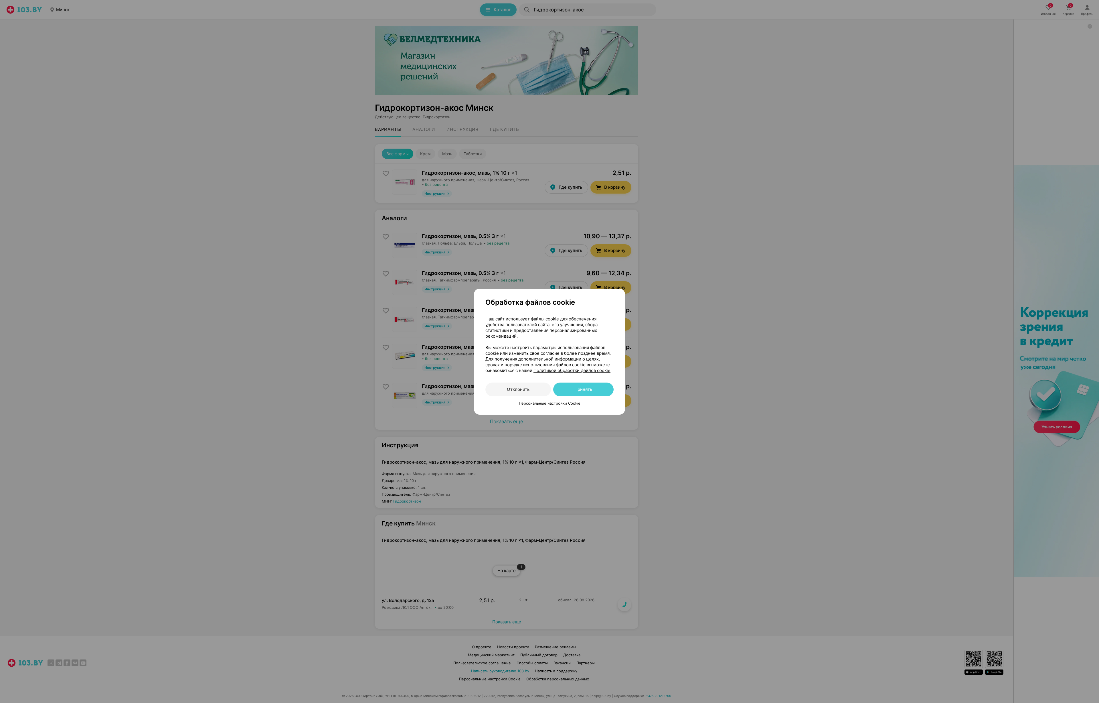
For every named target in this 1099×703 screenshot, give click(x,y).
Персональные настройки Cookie (549, 403)
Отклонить (518, 389)
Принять (583, 389)
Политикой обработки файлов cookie (571, 370)
